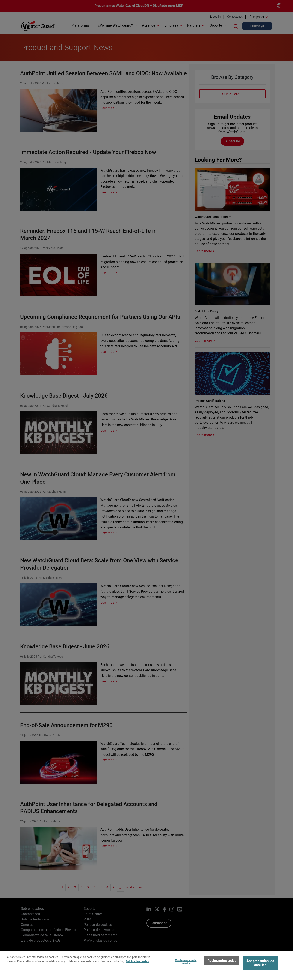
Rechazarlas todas (222, 961)
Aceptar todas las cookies (260, 963)
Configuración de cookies (185, 962)
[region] (146, 962)
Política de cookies (137, 961)
